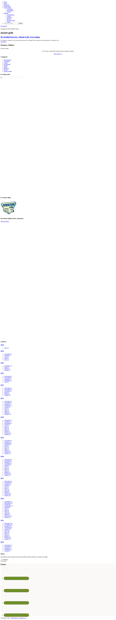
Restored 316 (23, 618)
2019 (2, 437)
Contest (6, 62)
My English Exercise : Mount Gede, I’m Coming (20, 37)
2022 (2, 385)
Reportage (6, 68)
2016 (2, 498)
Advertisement (7, 60)
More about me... (58, 54)
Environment (7, 64)
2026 (2, 345)
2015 (2, 520)
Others (5, 67)
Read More (3, 41)
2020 (2, 417)
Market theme (14, 618)
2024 (2, 363)
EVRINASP (4, 26)
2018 (2, 456)
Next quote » (4, 561)
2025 (2, 351)
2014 (2, 542)
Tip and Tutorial (8, 71)
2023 (2, 373)
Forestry (6, 65)
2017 (2, 478)
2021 (2, 398)
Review (6, 70)
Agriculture (6, 61)
